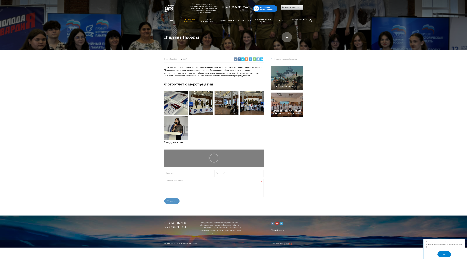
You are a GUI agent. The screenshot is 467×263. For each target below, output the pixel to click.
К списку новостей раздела (285, 59)
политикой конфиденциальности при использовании (444, 244)
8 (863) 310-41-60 (238, 7)
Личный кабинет (292, 7)
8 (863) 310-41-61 (177, 227)
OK (444, 254)
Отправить (171, 201)
